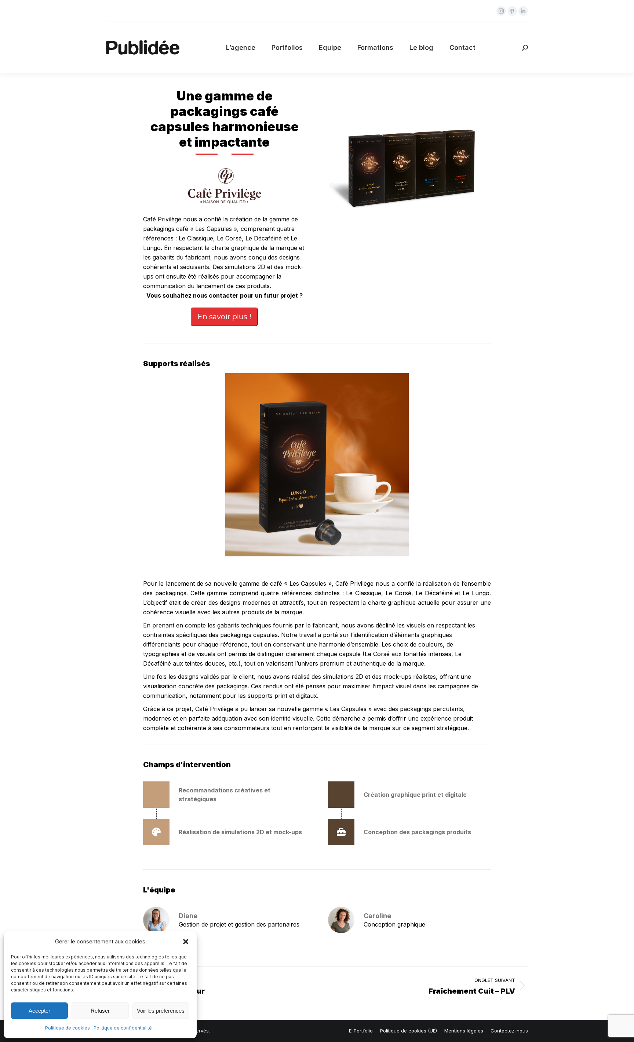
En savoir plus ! (224, 316)
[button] (185, 941)
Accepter (39, 1011)
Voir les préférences (161, 1011)
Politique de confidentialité (123, 1028)
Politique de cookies (67, 1028)
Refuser (100, 1011)
